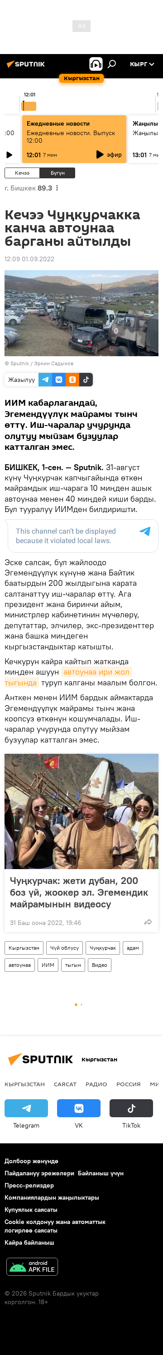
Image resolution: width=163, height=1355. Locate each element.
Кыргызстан (24, 947)
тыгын (73, 964)
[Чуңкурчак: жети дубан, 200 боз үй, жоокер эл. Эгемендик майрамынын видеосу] (81, 811)
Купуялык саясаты (31, 1209)
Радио (96, 1084)
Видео (99, 964)
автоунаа (20, 964)
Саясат (65, 1084)
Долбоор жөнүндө (31, 1161)
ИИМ (48, 964)
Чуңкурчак (103, 947)
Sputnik (19, 363)
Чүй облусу (64, 947)
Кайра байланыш (29, 1242)
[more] (148, 922)
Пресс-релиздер (29, 1185)
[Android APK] (32, 1268)
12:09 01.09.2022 (29, 259)
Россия (128, 1084)
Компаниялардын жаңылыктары (52, 1197)
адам (133, 947)
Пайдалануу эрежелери (39, 1173)
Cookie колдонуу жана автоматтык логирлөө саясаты (55, 1226)
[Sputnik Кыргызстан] (27, 67)
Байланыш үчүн (101, 1173)
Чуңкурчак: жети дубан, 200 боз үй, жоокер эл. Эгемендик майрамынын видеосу (79, 892)
